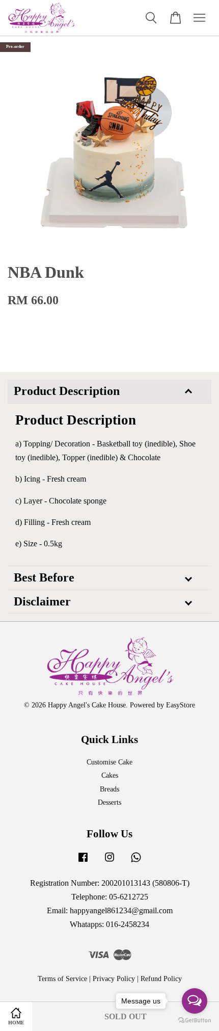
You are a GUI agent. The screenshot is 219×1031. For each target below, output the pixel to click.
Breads (109, 789)
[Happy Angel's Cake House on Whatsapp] (136, 862)
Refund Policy (161, 979)
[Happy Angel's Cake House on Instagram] (109, 862)
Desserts (109, 802)
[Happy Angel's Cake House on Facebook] (83, 862)
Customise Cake (109, 762)
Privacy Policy (114, 979)
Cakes (109, 775)
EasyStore (180, 705)
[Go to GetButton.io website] (194, 1020)
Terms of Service (62, 979)
